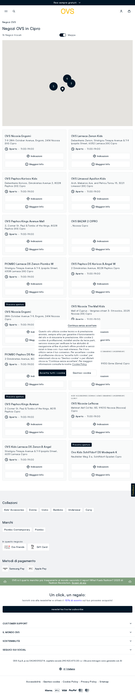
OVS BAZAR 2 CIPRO (84, 221)
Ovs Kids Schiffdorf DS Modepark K (94, 452)
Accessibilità (33, 681)
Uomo (45, 509)
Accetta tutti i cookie (52, 372)
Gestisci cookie (51, 681)
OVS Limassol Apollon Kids (88, 178)
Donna (33, 509)
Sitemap (104, 681)
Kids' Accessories (14, 509)
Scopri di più (79, 582)
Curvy (89, 509)
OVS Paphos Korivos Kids (21, 178)
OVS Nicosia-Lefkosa (84, 403)
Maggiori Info (36, 164)
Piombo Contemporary (17, 529)
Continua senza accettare (82, 325)
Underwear (74, 509)
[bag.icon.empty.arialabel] (129, 11)
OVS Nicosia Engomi (18, 136)
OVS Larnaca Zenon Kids (87, 136)
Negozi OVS (9, 22)
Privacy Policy (89, 681)
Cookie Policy (70, 681)
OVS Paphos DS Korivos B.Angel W (93, 263)
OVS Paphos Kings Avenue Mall (24, 221)
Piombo (39, 529)
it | (69, 669)
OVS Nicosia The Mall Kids (88, 306)
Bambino (58, 509)
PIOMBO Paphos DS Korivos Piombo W (29, 354)
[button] (71, 83)
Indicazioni (36, 156)
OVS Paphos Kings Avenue (22, 404)
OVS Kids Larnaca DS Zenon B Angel (28, 446)
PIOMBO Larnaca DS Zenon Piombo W (29, 263)
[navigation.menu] (6, 11)
